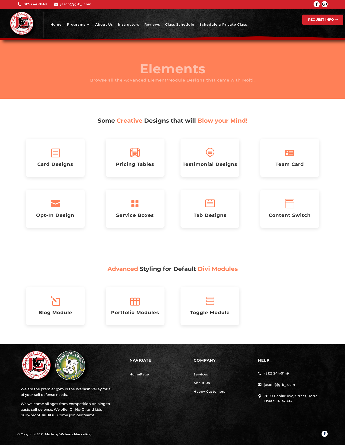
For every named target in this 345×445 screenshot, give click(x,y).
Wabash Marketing (75, 434)
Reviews (152, 24)
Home (56, 24)
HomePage (139, 374)
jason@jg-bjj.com (279, 385)
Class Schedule (179, 24)
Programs (76, 24)
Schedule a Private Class (223, 24)
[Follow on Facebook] (317, 4)
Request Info (321, 19)
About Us (104, 24)
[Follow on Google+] (325, 4)
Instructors (128, 24)
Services (201, 374)
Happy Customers (209, 391)
